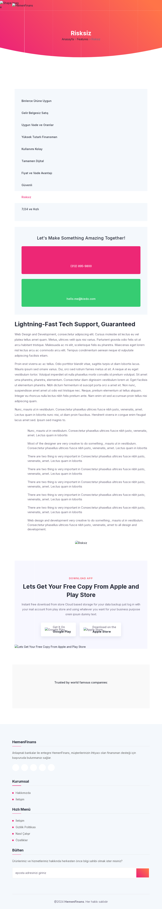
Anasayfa (68, 39)
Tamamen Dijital (33, 161)
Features (82, 39)
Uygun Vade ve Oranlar (38, 125)
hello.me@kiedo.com (81, 298)
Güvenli (27, 185)
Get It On (62, 629)
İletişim (20, 799)
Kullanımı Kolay (32, 149)
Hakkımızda (23, 792)
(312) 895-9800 (81, 266)
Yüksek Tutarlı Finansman (39, 137)
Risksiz (26, 197)
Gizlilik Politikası (26, 827)
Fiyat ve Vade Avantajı (37, 173)
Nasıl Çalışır (23, 833)
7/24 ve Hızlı (30, 209)
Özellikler (22, 840)
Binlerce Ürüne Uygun (37, 101)
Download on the (104, 629)
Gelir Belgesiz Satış (35, 113)
